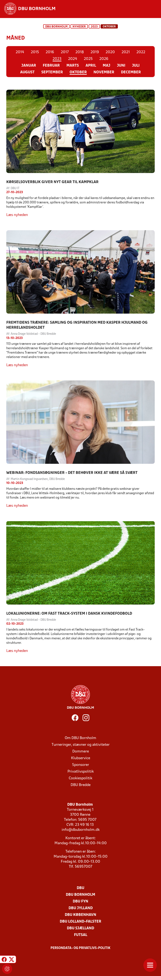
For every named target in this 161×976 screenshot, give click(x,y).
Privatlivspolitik (81, 771)
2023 (94, 26)
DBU (80, 888)
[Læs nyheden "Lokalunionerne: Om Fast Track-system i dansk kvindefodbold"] (80, 562)
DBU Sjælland (80, 928)
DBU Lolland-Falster (80, 921)
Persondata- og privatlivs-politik (80, 948)
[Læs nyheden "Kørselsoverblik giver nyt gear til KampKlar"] (80, 131)
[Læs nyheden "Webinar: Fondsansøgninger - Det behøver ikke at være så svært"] (80, 422)
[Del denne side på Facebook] (4, 960)
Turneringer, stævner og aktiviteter (81, 745)
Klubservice (80, 758)
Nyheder (79, 26)
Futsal (80, 935)
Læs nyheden (17, 215)
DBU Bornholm (56, 26)
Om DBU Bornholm (80, 738)
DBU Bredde (81, 785)
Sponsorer (80, 765)
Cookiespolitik (80, 778)
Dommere (80, 751)
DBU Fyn (80, 901)
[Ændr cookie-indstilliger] (7, 969)
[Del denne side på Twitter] (11, 960)
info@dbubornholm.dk (81, 830)
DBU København (80, 915)
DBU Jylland (81, 908)
